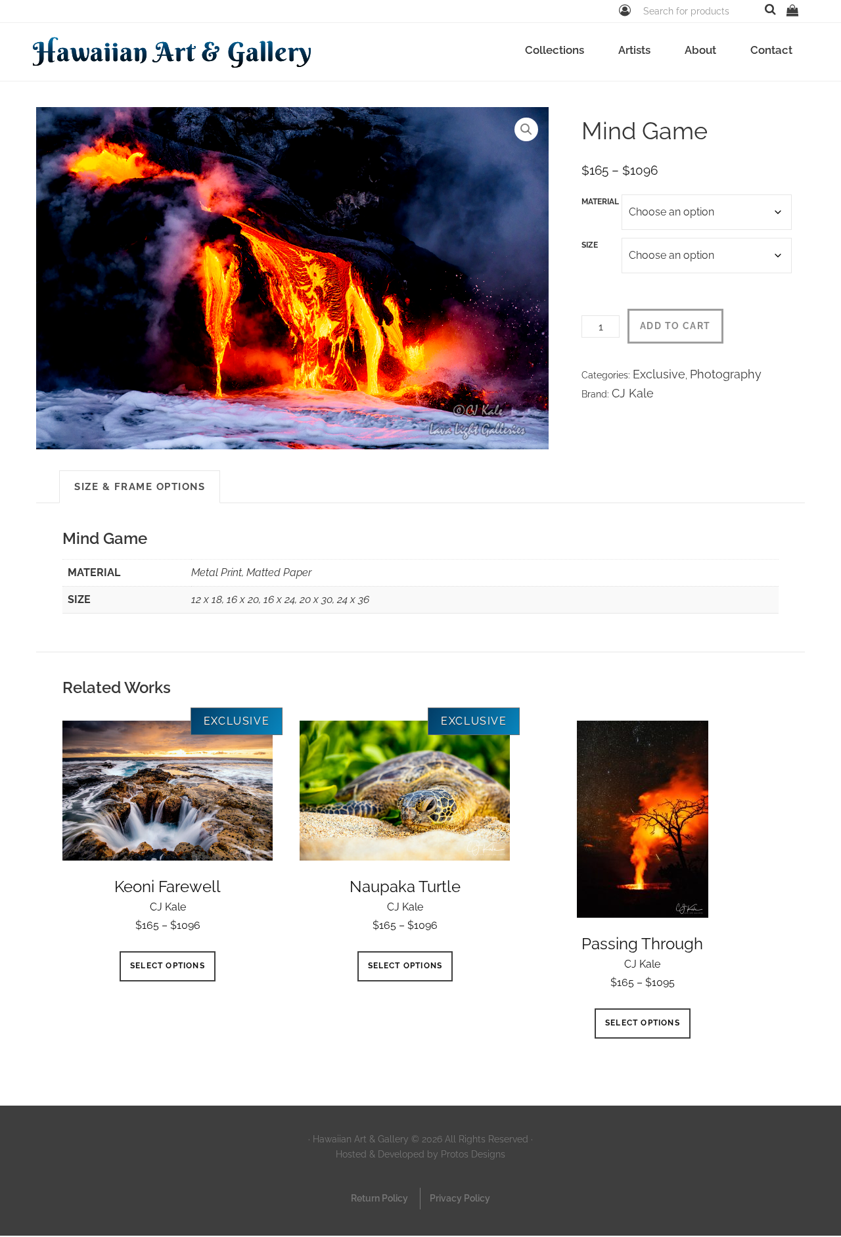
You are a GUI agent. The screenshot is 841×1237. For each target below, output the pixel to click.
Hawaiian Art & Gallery (172, 51)
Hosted (351, 1154)
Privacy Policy (460, 1198)
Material (600, 201)
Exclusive (659, 374)
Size (589, 245)
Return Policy (379, 1198)
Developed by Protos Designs (441, 1154)
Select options (167, 965)
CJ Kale (633, 393)
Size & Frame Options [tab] (139, 487)
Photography (725, 374)
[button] (526, 129)
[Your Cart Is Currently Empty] (792, 10)
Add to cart (675, 326)
